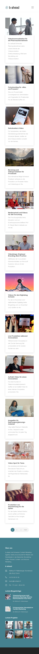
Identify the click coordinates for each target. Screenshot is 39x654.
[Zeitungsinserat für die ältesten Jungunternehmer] (28, 625)
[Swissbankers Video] (9, 634)
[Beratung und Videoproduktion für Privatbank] (19, 634)
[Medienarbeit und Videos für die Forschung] (28, 634)
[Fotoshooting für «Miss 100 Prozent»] (19, 625)
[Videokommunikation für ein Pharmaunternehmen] (9, 625)
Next (25, 530)
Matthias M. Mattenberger (21, 601)
